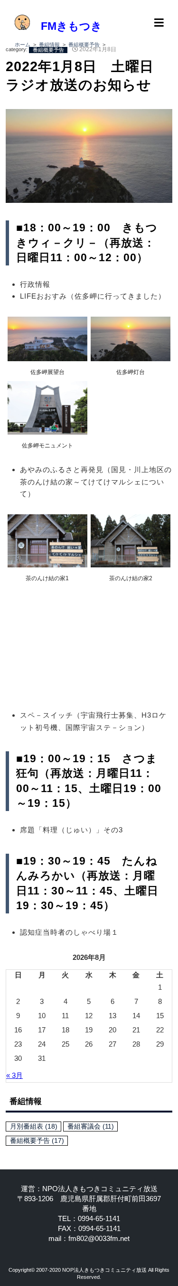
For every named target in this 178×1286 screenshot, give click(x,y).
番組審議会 (90, 1126)
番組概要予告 (37, 1140)
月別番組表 (33, 1126)
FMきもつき (66, 26)
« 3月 (14, 1075)
